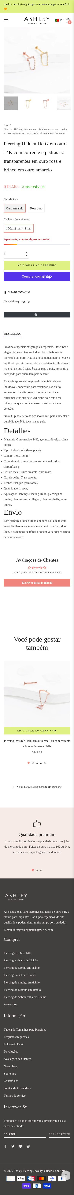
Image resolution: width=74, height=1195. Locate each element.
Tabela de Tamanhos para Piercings (25, 1029)
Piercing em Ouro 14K (17, 953)
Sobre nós (10, 1073)
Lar (6, 125)
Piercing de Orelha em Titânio (22, 967)
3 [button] (37, 763)
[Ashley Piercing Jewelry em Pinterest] (20, 1146)
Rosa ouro (36, 208)
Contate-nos (11, 1080)
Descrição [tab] (12, 333)
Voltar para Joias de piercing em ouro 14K (39, 786)
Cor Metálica (11, 199)
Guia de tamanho (19, 292)
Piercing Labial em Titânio (19, 975)
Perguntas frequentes (16, 1037)
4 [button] (41, 763)
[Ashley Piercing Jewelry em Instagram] (28, 1146)
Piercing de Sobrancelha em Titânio (25, 997)
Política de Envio (14, 1044)
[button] (60, 20)
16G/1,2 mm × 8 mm (18, 228)
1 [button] (29, 763)
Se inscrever (59, 1134)
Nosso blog (10, 1066)
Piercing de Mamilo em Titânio (22, 989)
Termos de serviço (15, 1095)
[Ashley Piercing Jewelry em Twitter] (12, 1146)
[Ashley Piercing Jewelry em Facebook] (5, 1146)
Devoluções (11, 1051)
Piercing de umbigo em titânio (22, 982)
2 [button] (33, 763)
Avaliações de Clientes (17, 1058)
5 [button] (45, 763)
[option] (37, 713)
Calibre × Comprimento (16, 219)
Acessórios (10, 1004)
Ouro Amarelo (14, 208)
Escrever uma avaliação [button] (37, 582)
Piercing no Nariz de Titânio (21, 960)
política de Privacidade (17, 1088)
